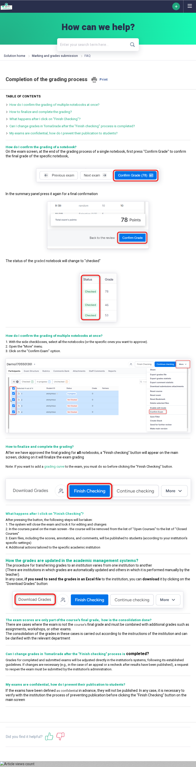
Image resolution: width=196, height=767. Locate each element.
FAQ (87, 56)
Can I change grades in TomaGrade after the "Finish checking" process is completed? (72, 126)
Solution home (15, 56)
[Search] (132, 44)
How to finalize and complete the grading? (40, 111)
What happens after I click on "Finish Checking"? (45, 119)
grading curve (54, 466)
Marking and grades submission (55, 56)
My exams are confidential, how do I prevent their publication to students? (63, 133)
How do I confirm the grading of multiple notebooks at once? (54, 104)
